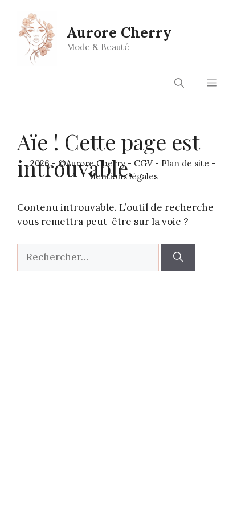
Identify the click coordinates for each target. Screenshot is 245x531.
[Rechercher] (178, 257)
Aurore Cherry (119, 32)
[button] (179, 83)
